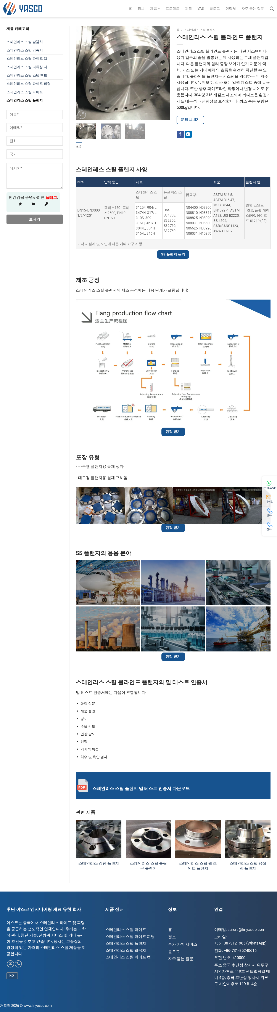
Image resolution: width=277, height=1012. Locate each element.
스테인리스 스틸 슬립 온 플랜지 (148, 866)
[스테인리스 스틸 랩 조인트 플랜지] (198, 839)
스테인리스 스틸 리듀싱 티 (26, 67)
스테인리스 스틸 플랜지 (24, 100)
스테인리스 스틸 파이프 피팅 (28, 84)
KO (11, 976)
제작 (188, 8)
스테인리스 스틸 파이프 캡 (26, 58)
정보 (141, 8)
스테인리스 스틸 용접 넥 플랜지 (247, 866)
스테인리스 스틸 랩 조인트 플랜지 (198, 866)
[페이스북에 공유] (180, 134)
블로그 (214, 8)
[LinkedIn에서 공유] (188, 134)
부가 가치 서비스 (182, 944)
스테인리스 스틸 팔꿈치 (24, 42)
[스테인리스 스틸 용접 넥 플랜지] (248, 839)
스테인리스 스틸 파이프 (24, 92)
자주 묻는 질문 (253, 8)
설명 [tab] (79, 146)
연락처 (230, 8)
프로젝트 (172, 8)
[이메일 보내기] (10, 963)
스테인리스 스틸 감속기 (24, 50)
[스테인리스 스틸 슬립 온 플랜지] (148, 839)
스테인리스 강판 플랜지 (98, 863)
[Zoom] (81, 115)
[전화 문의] (18, 963)
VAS (201, 8)
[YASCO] (22, 8)
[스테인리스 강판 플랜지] (98, 839)
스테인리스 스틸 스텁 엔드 (26, 75)
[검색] (272, 8)
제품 (153, 8)
